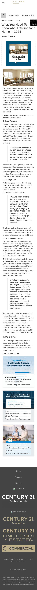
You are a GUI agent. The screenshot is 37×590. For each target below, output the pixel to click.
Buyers (4, 20)
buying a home (13, 341)
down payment (19, 124)
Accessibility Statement (15, 559)
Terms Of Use (10, 556)
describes (21, 273)
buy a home (22, 88)
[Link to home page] (18, 3)
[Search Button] (32, 15)
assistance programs (10, 172)
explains (12, 141)
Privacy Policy (25, 556)
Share (34, 24)
